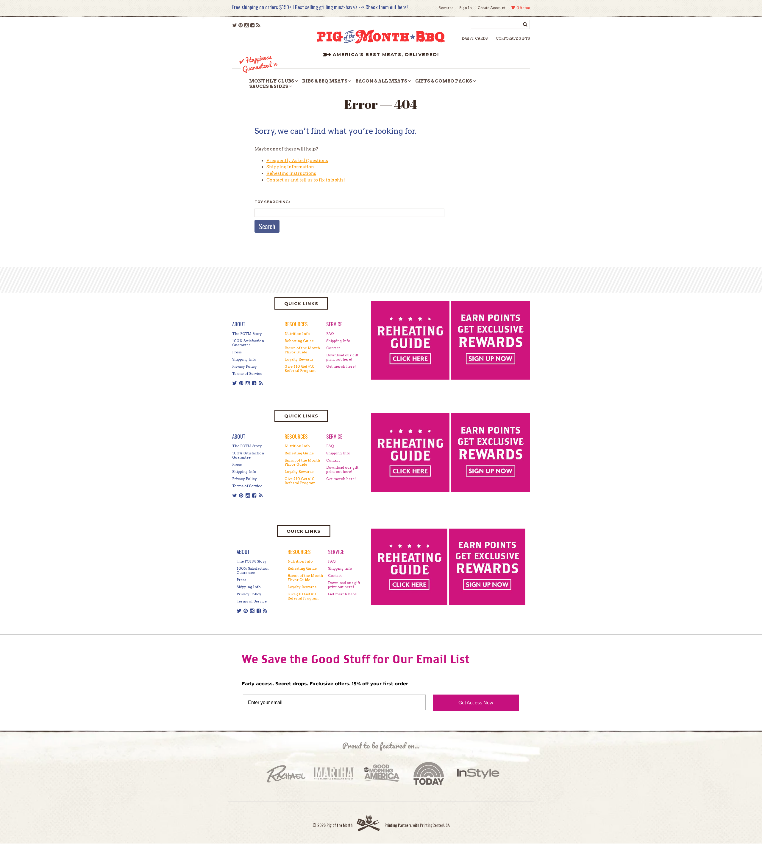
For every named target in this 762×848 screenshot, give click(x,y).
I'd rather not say (440, 480)
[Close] (493, 345)
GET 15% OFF (440, 464)
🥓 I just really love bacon (434, 442)
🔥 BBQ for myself (426, 421)
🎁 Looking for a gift (428, 431)
